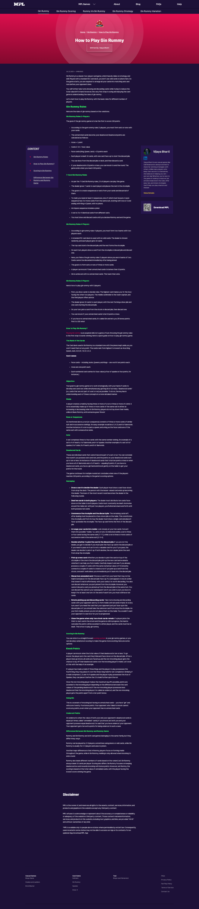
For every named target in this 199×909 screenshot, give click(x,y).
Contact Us (165, 892)
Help (179, 4)
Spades (75, 886)
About (117, 4)
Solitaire (75, 878)
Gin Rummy (43, 11)
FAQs (158, 4)
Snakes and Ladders (32, 882)
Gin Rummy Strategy (123, 11)
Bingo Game (29, 878)
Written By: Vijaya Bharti (99, 48)
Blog (138, 4)
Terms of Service (167, 888)
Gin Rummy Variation (150, 11)
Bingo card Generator (121, 878)
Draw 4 (75, 890)
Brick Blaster (30, 886)
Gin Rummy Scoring (66, 11)
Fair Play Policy (166, 884)
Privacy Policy (166, 880)
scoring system (99, 638)
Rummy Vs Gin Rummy (94, 11)
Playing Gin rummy (73, 333)
